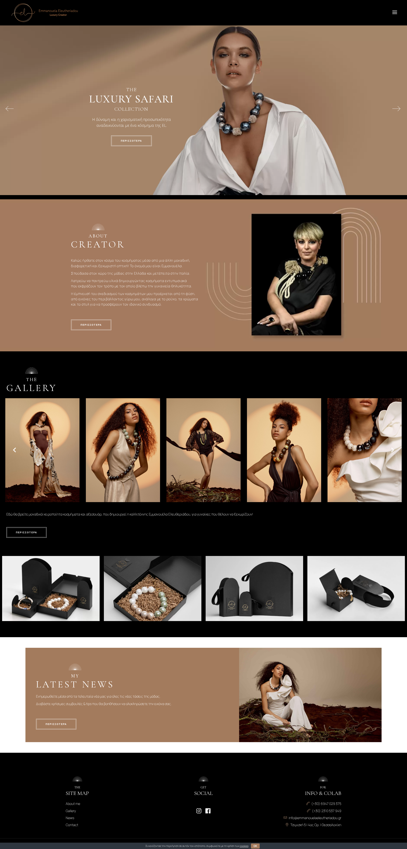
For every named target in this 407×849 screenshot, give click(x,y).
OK (255, 846)
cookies (244, 846)
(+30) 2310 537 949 (326, 811)
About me (73, 803)
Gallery (71, 811)
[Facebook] (207, 810)
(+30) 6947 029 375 (326, 803)
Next (392, 451)
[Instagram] (198, 810)
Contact (72, 824)
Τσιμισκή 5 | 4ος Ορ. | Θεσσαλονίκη (315, 824)
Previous (13, 451)
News (70, 817)
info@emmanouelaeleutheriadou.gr (315, 817)
